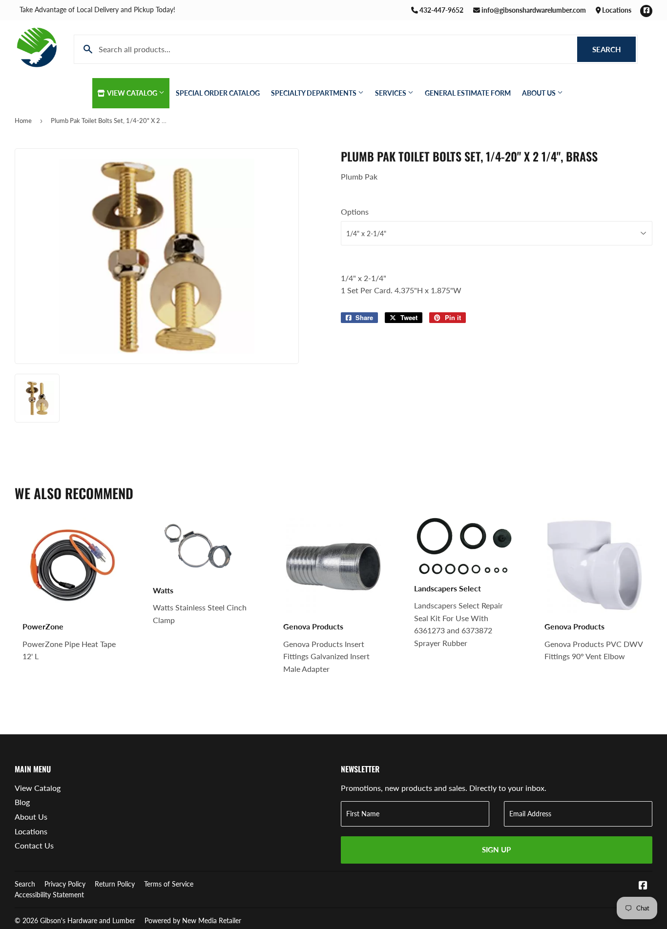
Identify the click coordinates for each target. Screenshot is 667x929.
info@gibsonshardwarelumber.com (533, 10)
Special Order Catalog (218, 93)
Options (355, 211)
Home (23, 120)
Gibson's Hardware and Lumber (87, 920)
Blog (22, 802)
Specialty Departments (314, 93)
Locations (616, 10)
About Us (539, 93)
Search (614, 49)
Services (391, 93)
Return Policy (115, 884)
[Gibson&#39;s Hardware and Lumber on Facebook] (643, 885)
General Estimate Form (468, 93)
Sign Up (496, 849)
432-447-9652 (440, 10)
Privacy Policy (64, 884)
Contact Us (34, 845)
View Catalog (132, 93)
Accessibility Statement (49, 894)
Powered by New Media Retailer (193, 920)
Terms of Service (168, 884)
